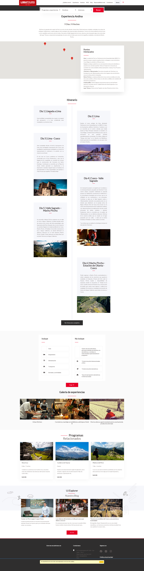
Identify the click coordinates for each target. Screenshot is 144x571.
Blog (91, 2)
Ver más (72, 532)
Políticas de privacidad (106, 557)
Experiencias (76, 2)
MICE (87, 2)
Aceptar (101, 561)
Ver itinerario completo (72, 323)
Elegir (71, 385)
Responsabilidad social (99, 2)
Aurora (117, 2)
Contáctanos (110, 2)
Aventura (82, 2)
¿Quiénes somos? (67, 2)
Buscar (98, 10)
